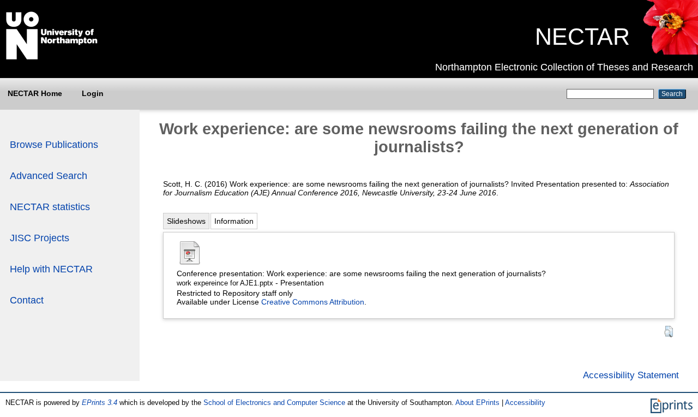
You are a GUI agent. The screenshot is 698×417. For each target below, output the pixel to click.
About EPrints (477, 402)
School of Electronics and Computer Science (274, 402)
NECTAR (582, 36)
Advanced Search (48, 175)
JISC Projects (39, 238)
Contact (27, 300)
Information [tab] (234, 221)
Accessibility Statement (631, 375)
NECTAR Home (35, 93)
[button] (668, 331)
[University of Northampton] (51, 57)
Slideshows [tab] (186, 221)
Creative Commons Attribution (312, 301)
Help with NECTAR (51, 269)
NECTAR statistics (50, 206)
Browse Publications (54, 144)
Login (93, 93)
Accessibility (525, 402)
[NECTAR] (670, 51)
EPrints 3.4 (99, 402)
